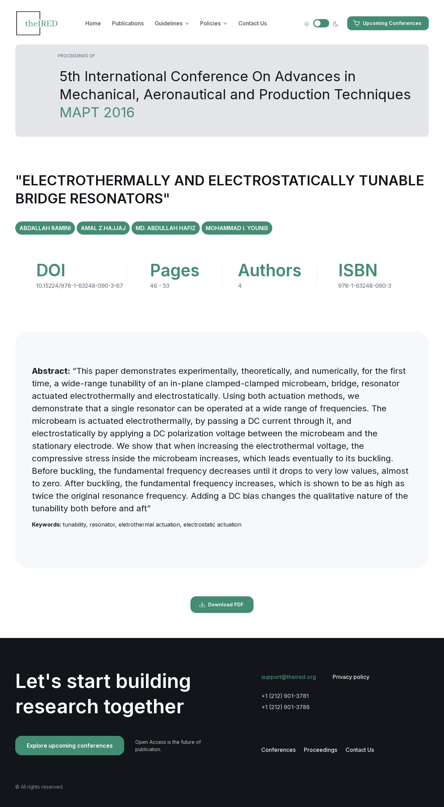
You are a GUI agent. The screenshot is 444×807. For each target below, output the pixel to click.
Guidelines (168, 23)
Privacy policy (351, 676)
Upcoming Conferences (392, 23)
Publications (128, 23)
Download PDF (226, 604)
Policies (210, 23)
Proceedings (320, 749)
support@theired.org (288, 676)
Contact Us (252, 23)
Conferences (278, 749)
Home (93, 23)
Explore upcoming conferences (70, 745)
